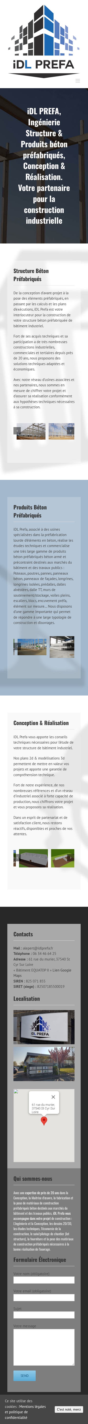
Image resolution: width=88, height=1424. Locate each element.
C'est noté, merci (69, 1409)
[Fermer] (53, 1097)
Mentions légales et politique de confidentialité (25, 1412)
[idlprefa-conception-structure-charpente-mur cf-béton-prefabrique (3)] (59, 858)
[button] (44, 1121)
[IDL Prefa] (27, 431)
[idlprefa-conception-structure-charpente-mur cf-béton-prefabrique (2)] (27, 858)
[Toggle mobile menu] (78, 80)
